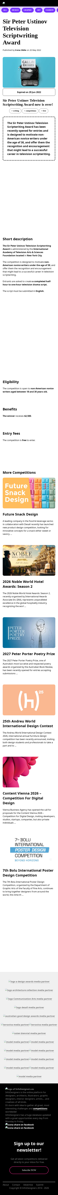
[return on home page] (17, 3)
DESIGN (15, 10)
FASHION (49, 10)
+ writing (15, 111)
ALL (5, 10)
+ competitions (30, 111)
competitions (40, 1108)
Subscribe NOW (29, 1170)
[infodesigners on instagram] (19, 1127)
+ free (43, 111)
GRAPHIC (28, 10)
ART (39, 10)
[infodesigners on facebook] (19, 1124)
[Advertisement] (29, 193)
